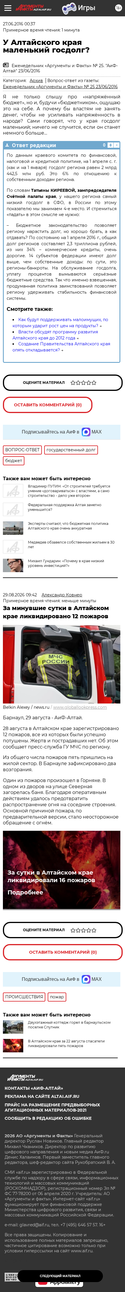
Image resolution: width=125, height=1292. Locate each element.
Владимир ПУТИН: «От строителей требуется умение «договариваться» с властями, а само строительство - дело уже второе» (69, 491)
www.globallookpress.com (80, 707)
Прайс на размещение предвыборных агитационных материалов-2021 (52, 1107)
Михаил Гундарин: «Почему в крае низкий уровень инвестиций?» (66, 563)
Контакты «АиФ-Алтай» (34, 1088)
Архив (36, 80)
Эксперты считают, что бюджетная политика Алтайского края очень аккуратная (68, 525)
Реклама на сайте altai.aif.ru (42, 1096)
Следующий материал (60, 1276)
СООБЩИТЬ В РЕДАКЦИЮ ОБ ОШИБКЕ (48, 1118)
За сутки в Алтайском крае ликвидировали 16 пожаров (51, 876)
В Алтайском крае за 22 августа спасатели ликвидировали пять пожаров (66, 1043)
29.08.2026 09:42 (20, 595)
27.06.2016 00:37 (19, 24)
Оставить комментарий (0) (48, 405)
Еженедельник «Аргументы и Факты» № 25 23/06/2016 (60, 86)
